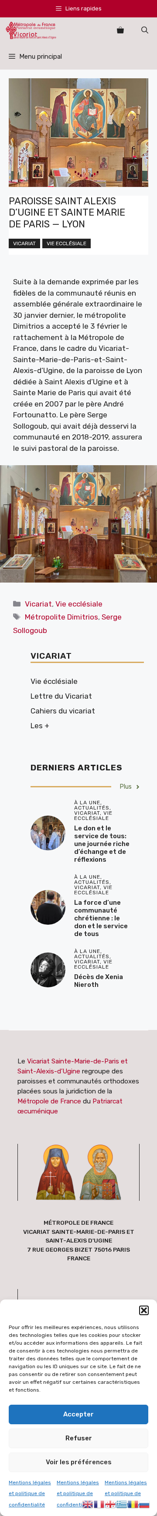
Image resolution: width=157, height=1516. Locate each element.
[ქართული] (110, 1503)
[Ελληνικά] (122, 1503)
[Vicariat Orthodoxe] (31, 30)
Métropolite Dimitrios (61, 617)
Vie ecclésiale (66, 243)
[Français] (99, 1503)
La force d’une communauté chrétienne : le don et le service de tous (101, 918)
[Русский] (144, 1503)
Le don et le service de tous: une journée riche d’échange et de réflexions (102, 843)
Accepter (78, 1414)
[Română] (133, 1503)
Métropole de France (49, 1101)
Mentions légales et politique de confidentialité (30, 1493)
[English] (88, 1503)
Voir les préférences (79, 1462)
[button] (144, 1310)
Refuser (78, 1438)
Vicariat (24, 243)
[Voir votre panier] (120, 30)
